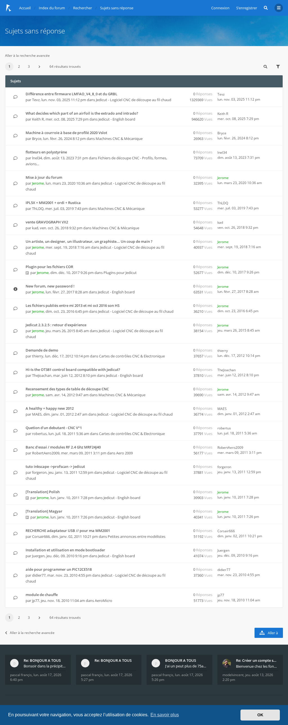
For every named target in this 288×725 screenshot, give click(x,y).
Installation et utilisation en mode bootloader (65, 549)
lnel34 (37, 157)
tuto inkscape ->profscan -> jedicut (55, 466)
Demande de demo (42, 350)
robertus (39, 433)
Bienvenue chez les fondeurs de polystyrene (257, 666)
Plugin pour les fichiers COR (49, 266)
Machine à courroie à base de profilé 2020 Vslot (66, 132)
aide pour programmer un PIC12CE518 (59, 569)
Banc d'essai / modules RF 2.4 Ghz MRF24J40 (63, 447)
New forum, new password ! (50, 286)
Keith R (38, 119)
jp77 (35, 600)
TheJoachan (41, 375)
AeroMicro (103, 600)
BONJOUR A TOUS (180, 660)
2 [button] (19, 66)
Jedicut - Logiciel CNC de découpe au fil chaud (133, 99)
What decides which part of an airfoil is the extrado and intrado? (82, 113)
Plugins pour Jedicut (120, 272)
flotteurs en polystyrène (46, 152)
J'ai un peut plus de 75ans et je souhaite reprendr (186, 666)
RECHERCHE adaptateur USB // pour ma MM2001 (68, 530)
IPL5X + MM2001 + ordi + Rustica (53, 202)
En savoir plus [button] (164, 714)
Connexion (220, 7)
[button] (39, 67)
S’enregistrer (246, 7)
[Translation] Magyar (44, 511)
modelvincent (233, 674)
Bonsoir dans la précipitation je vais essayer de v (45, 666)
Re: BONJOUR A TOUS (42, 660)
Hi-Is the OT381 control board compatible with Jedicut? (73, 369)
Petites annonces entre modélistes (136, 536)
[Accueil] (8, 8)
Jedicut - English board (116, 119)
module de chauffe (42, 594)
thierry (37, 356)
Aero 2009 (124, 453)
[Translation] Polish (43, 491)
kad (35, 227)
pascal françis (21, 674)
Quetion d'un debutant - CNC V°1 (54, 427)
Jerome (38, 183)
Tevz (36, 99)
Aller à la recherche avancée (27, 55)
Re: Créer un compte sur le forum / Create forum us (257, 660)
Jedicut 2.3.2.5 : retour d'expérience (56, 324)
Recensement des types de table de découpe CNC (67, 388)
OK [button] (260, 715)
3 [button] (29, 66)
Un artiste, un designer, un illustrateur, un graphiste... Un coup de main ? (89, 241)
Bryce (36, 138)
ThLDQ (38, 208)
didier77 (39, 575)
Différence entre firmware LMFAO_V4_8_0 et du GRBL (71, 93)
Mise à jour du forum (44, 177)
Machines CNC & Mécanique (119, 138)
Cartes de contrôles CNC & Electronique (132, 356)
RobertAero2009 (45, 453)
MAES (37, 414)
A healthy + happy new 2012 (50, 408)
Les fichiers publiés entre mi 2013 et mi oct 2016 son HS (73, 305)
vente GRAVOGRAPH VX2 (47, 222)
